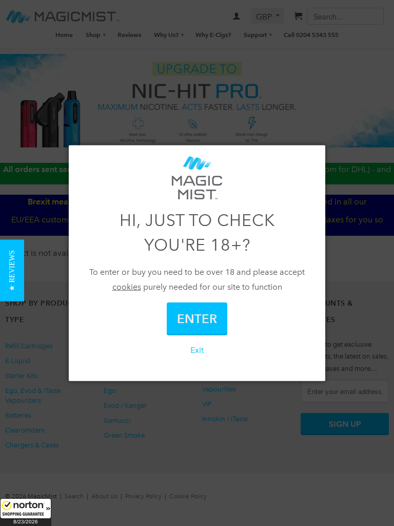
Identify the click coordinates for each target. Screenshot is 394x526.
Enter (197, 318)
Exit (197, 349)
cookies (126, 287)
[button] (25, 512)
